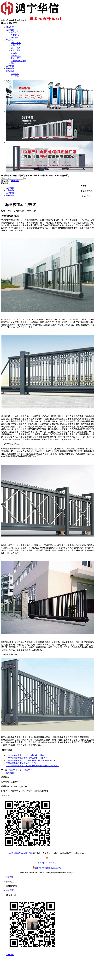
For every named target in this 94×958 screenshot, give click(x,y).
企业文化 (15, 35)
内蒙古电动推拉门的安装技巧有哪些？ (26, 758)
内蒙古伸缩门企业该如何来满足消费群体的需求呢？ (32, 766)
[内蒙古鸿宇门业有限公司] (30, 15)
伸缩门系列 (16, 43)
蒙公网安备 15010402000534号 (48, 868)
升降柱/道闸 (16, 58)
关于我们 (10, 30)
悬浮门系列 (16, 45)
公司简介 (15, 32)
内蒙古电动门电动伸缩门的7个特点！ (26, 755)
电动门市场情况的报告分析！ (22, 763)
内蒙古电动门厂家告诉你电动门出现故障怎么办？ (31, 760)
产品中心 (10, 40)
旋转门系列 (16, 48)
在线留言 (15, 74)
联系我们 (10, 71)
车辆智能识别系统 (18, 61)
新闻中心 (10, 68)
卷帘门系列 (16, 50)
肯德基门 (15, 53)
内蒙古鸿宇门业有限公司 (20, 853)
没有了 (12, 770)
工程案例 (10, 66)
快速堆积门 (16, 56)
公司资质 (15, 37)
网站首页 (10, 27)
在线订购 (15, 76)
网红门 (14, 63)
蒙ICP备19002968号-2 (47, 863)
